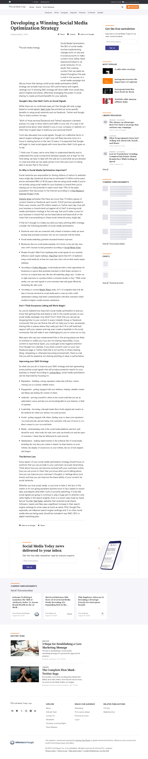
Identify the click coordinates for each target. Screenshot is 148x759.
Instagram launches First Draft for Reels (124, 90)
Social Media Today (72, 247)
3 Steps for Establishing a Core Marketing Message (61, 646)
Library (31, 7)
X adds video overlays (125, 69)
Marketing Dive (45, 2)
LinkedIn (100, 12)
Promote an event (116, 283)
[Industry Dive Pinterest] (30, 711)
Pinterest (82, 12)
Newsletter (50, 719)
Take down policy (75, 751)
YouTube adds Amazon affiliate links (125, 100)
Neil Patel (38, 501)
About (48, 708)
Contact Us (50, 716)
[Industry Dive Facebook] (17, 711)
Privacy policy (50, 751)
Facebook (48, 12)
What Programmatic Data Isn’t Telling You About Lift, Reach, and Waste (124, 140)
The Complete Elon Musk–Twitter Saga (59, 672)
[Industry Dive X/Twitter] (21, 711)
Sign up (112, 48)
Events (38, 7)
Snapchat (73, 12)
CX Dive (36, 2)
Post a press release (117, 243)
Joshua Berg (55, 372)
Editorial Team (51, 712)
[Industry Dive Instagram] (26, 711)
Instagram (64, 12)
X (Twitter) (91, 12)
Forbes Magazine (40, 267)
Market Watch (45, 289)
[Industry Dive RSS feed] (35, 711)
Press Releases (48, 7)
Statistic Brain (25, 199)
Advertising (79, 708)
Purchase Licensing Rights (56, 723)
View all (105, 169)
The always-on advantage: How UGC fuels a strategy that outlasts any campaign (124, 125)
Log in (77, 719)
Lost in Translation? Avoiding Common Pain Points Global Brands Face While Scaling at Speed (123, 158)
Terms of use (62, 751)
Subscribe (134, 7)
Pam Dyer (53, 255)
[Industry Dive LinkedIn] (12, 711)
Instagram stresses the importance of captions (126, 80)
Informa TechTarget (82, 740)
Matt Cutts (45, 109)
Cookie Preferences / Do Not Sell (96, 751)
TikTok (56, 12)
